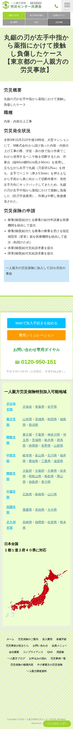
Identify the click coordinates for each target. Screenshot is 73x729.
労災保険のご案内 (28, 639)
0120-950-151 (38, 362)
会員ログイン (59, 15)
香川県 (46, 482)
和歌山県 (35, 476)
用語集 (60, 652)
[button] (67, 6)
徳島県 (33, 482)
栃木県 (49, 440)
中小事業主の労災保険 (49, 664)
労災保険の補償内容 (22, 664)
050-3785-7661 (57, 6)
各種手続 (61, 639)
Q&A (36, 22)
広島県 (27, 494)
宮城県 (39, 419)
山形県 (27, 419)
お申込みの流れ (38, 658)
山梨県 (58, 445)
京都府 (39, 470)
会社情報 (58, 22)
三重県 (46, 461)
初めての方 (14, 15)
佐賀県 (52, 522)
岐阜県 (27, 455)
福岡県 (39, 522)
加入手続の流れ (36, 15)
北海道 (27, 406)
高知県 (39, 509)
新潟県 (33, 424)
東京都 (27, 434)
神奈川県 (53, 434)
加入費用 (13, 22)
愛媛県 (27, 509)
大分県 (52, 509)
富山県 (39, 455)
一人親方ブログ (16, 658)
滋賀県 (58, 461)
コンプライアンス (33, 652)
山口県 (52, 494)
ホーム (10, 639)
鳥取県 (49, 476)
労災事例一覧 (58, 658)
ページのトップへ (57, 723)
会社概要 (14, 652)
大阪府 (27, 470)
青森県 (39, 406)
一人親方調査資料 (36, 671)
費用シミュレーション (36, 335)
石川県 (52, 455)
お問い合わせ (40, 645)
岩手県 (52, 406)
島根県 (39, 494)
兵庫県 (52, 470)
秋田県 (52, 419)
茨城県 (36, 440)
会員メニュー (59, 645)
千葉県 (39, 434)
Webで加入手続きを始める (36, 323)
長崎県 (27, 522)
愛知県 (33, 461)
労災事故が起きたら (17, 645)
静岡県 (33, 445)
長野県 (46, 445)
